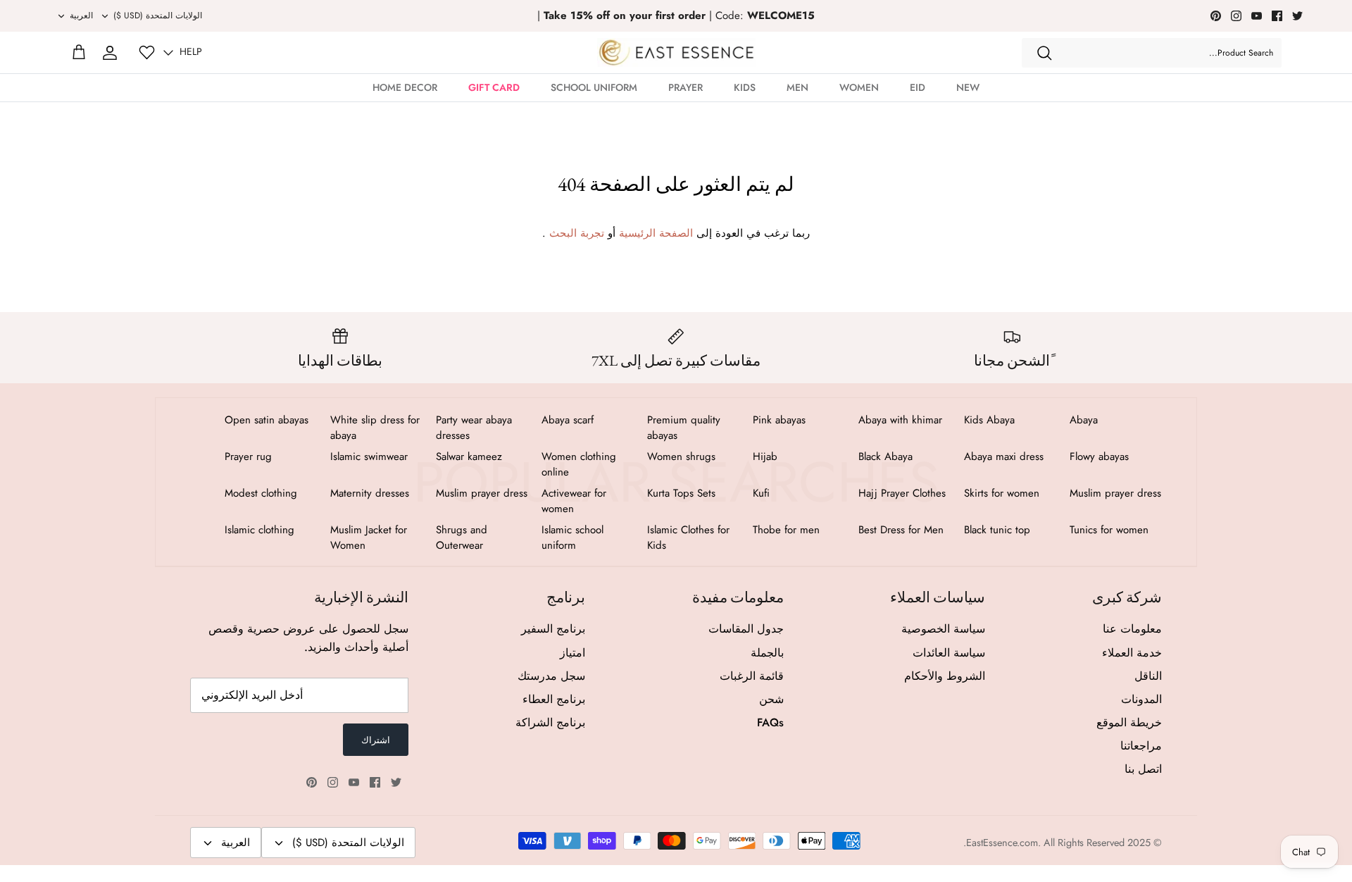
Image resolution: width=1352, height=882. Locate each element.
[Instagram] (1236, 16)
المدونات (1141, 699)
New (967, 87)
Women (859, 87)
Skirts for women (1001, 493)
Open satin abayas (266, 420)
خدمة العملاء (1132, 653)
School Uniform (594, 87)
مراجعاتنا (1141, 746)
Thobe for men (786, 530)
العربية (81, 15)
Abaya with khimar (900, 420)
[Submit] (1044, 52)
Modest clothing (261, 493)
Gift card (494, 87)
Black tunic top (997, 530)
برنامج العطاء (553, 699)
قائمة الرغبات (752, 676)
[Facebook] (1277, 16)
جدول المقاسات (746, 629)
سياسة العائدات (949, 653)
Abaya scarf (568, 420)
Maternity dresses (369, 493)
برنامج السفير (553, 629)
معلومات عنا (1132, 629)
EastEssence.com (1002, 843)
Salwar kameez (469, 456)
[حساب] (109, 52)
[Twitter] (1297, 16)
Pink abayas (779, 420)
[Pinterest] (1215, 16)
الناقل (1148, 676)
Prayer (685, 87)
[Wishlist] (146, 52)
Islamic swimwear (369, 456)
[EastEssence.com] (676, 52)
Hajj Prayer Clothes (902, 493)
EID (917, 87)
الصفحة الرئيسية (656, 233)
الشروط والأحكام (944, 676)
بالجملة (767, 653)
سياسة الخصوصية (943, 629)
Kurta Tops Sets (681, 493)
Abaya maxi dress (1004, 456)
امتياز (572, 653)
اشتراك (375, 740)
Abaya (1084, 420)
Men (797, 87)
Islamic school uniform (572, 537)
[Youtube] (1256, 16)
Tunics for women (1109, 530)
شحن (771, 699)
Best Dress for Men (901, 530)
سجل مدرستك (551, 676)
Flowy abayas (1099, 456)
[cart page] (78, 53)
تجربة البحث (576, 233)
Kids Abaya (989, 420)
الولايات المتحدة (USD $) (157, 15)
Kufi (761, 493)
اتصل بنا (1143, 769)
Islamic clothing (259, 530)
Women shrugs (681, 456)
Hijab (765, 456)
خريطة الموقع (1129, 722)
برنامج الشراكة (550, 722)
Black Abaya (885, 456)
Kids (745, 87)
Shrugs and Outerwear (461, 537)
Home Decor (405, 87)
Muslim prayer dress (1115, 493)
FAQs (770, 722)
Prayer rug (248, 456)
